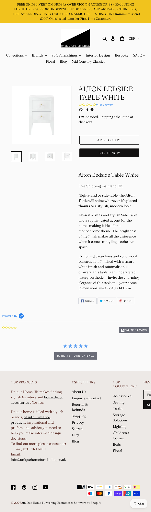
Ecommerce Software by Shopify (79, 503)
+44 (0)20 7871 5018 (30, 449)
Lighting (119, 426)
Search (77, 428)
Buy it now (109, 153)
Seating (119, 402)
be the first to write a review (75, 355)
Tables (118, 408)
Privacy (78, 422)
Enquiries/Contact (86, 398)
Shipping (106, 117)
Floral (117, 450)
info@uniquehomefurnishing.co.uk (38, 459)
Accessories (122, 396)
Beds (117, 444)
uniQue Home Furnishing (39, 503)
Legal (76, 435)
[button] (134, 330)
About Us (79, 392)
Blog (75, 441)
